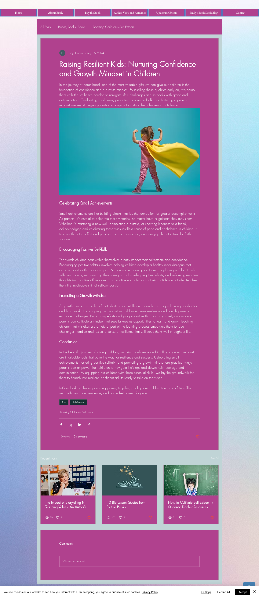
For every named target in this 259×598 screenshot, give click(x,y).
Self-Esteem (78, 402)
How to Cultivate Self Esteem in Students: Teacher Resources (190, 504)
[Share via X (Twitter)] (70, 425)
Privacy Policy (150, 592)
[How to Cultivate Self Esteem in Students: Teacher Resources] (191, 480)
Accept (243, 592)
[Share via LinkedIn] (80, 425)
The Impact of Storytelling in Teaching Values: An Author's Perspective (65, 504)
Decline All (223, 592)
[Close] (254, 592)
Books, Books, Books (71, 27)
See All (215, 457)
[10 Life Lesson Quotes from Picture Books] (129, 480)
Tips (64, 402)
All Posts (45, 27)
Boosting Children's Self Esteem (113, 27)
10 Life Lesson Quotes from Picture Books (126, 504)
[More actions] (197, 53)
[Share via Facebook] (61, 425)
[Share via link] (89, 425)
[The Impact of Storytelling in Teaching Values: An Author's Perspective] (68, 480)
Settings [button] (206, 592)
